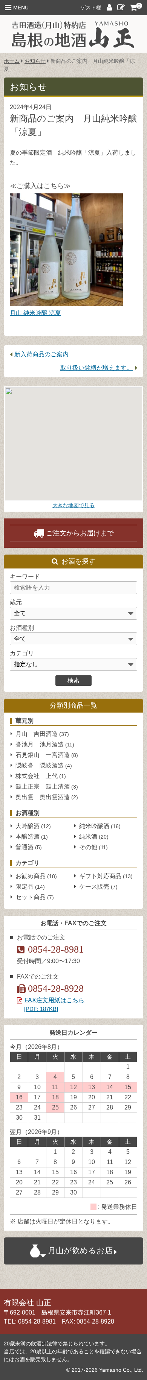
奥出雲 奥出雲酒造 (46, 797)
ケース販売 (98, 886)
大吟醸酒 (33, 826)
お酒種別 (22, 628)
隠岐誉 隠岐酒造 (43, 765)
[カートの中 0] (133, 7)
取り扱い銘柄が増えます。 (96, 368)
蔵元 (16, 602)
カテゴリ (22, 653)
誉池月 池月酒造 (44, 744)
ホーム (12, 61)
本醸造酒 (31, 836)
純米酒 (94, 836)
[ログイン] (109, 8)
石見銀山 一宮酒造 (46, 755)
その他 (93, 847)
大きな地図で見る (73, 505)
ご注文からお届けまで (80, 533)
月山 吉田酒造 (42, 734)
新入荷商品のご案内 (41, 354)
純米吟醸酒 (100, 826)
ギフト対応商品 (106, 876)
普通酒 (28, 847)
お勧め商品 (36, 876)
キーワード (25, 576)
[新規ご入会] (121, 8)
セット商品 (34, 897)
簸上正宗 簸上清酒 (46, 786)
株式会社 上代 (40, 776)
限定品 (30, 886)
